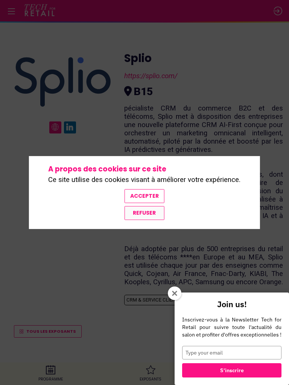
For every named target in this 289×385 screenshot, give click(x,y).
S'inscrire (232, 370)
